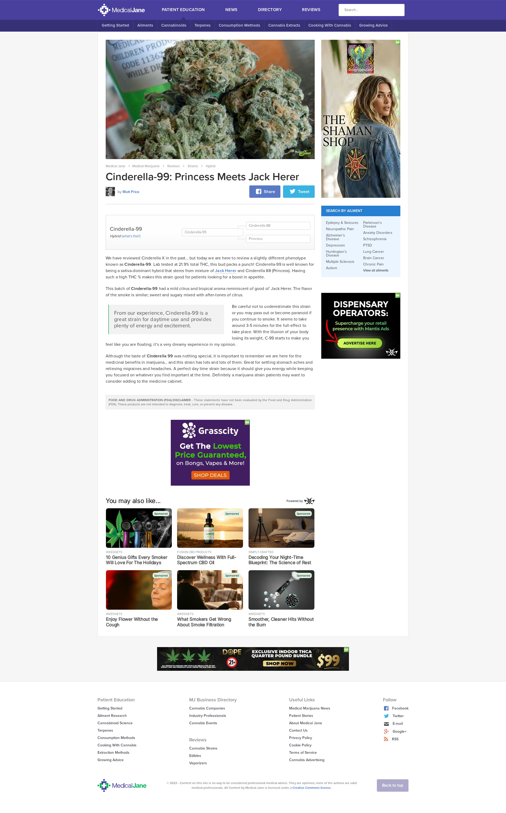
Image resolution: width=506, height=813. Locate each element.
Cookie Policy (300, 745)
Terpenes (202, 25)
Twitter (398, 716)
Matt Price (131, 192)
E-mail (398, 723)
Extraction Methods (113, 752)
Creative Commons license (312, 788)
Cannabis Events (203, 723)
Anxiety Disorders (377, 233)
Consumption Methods (239, 25)
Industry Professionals (207, 715)
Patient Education (183, 9)
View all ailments (375, 270)
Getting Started (115, 25)
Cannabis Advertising (306, 760)
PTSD (367, 245)
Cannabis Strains (203, 748)
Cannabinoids (173, 25)
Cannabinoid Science (115, 723)
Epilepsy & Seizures (342, 223)
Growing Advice (373, 25)
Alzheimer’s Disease (335, 237)
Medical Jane (115, 166)
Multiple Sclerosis (340, 262)
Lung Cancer (373, 252)
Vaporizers (198, 763)
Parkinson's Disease (372, 224)
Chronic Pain (373, 264)
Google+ (399, 731)
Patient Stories (301, 715)
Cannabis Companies (207, 708)
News (231, 9)
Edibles (195, 755)
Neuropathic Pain (340, 229)
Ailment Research (112, 715)
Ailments (145, 25)
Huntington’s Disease (336, 253)
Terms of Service (303, 752)
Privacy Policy (300, 738)
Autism (331, 268)
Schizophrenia (374, 239)
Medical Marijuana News (309, 708)
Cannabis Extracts (284, 25)
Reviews (311, 9)
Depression (335, 245)
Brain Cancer (373, 258)
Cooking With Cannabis (329, 25)
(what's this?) (131, 236)
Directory (270, 9)
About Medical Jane (305, 723)
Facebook (400, 708)
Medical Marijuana (145, 166)
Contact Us (298, 730)
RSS (395, 739)
